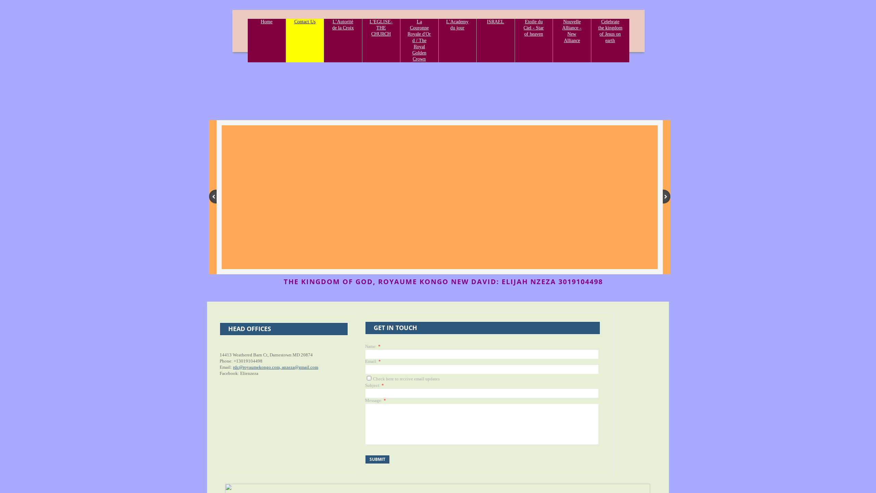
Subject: (374, 385)
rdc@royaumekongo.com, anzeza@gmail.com (275, 367)
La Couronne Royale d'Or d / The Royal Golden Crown (419, 40)
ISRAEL (495, 21)
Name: (373, 346)
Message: (375, 400)
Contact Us (304, 21)
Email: (373, 361)
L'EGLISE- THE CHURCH (381, 28)
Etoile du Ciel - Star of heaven (534, 28)
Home (266, 21)
